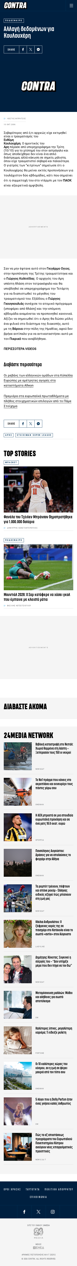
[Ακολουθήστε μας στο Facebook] (24, 1212)
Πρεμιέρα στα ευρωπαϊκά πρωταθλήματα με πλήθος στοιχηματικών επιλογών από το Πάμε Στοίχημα (37, 401)
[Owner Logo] (39, 1233)
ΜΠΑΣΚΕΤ (11, 462)
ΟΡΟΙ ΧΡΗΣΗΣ (12, 1189)
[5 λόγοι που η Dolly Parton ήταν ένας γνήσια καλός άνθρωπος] (18, 1111)
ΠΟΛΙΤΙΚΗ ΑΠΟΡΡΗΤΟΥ (59, 1189)
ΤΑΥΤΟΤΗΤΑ (33, 1189)
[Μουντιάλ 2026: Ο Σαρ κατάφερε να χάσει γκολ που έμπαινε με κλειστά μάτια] (38, 567)
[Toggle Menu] (71, 5)
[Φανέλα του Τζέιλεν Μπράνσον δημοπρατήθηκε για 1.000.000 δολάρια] (38, 489)
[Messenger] (38, 49)
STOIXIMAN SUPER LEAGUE (34, 435)
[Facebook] (22, 49)
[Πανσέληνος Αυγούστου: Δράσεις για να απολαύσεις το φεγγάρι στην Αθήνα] (18, 863)
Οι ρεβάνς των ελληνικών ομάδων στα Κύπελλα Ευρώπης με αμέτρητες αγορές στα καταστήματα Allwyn (38, 380)
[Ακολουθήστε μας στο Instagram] (53, 1212)
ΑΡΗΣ (8, 435)
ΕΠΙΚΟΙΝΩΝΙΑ (38, 1197)
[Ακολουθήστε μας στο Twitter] (38, 1212)
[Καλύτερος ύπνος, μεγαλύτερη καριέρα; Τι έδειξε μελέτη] (18, 1040)
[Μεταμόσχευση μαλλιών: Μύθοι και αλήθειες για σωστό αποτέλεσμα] (18, 1005)
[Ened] (38, 1247)
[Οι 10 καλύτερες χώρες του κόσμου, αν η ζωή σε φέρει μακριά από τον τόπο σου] (18, 1076)
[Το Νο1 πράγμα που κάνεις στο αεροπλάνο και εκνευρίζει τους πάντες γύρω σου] (18, 792)
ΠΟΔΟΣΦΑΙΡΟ (13, 540)
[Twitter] (30, 49)
